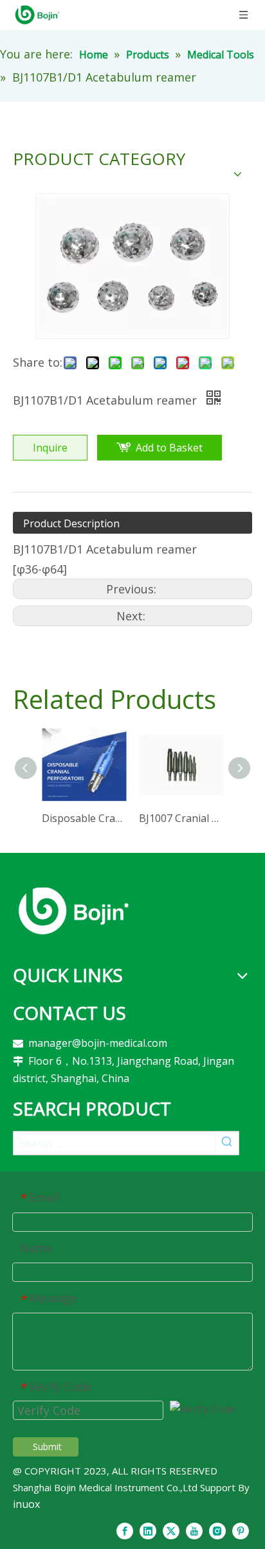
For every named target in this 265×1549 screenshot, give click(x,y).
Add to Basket (169, 448)
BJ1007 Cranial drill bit (181, 818)
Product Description (71, 523)
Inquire (50, 448)
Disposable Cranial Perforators (84, 818)
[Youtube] (194, 1530)
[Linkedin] (148, 1530)
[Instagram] (217, 1530)
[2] (73, 911)
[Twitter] (171, 1530)
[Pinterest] (240, 1530)
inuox (26, 1504)
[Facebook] (124, 1530)
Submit (47, 1446)
